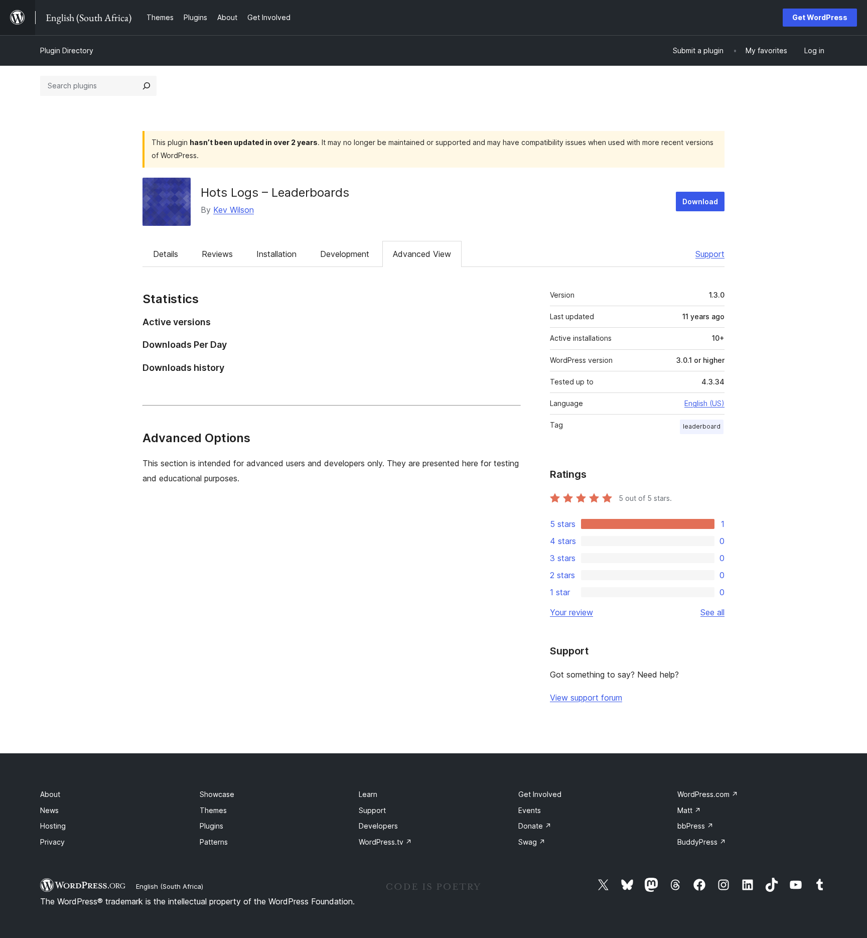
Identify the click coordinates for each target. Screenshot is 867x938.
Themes (213, 810)
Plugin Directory (66, 50)
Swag (531, 842)
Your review (571, 612)
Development (344, 254)
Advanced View (422, 254)
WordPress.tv (385, 842)
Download (700, 201)
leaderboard (701, 426)
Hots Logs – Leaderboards (275, 192)
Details (165, 254)
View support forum (586, 698)
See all (712, 612)
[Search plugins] (146, 86)
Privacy (52, 842)
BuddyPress (701, 842)
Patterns (214, 842)
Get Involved (539, 794)
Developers (378, 826)
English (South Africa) (169, 886)
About (50, 794)
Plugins (211, 826)
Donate (534, 826)
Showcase (217, 794)
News (49, 810)
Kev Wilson (233, 210)
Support (710, 254)
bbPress (695, 826)
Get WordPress (819, 17)
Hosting (53, 826)
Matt (689, 810)
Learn (368, 794)
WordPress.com (707, 794)
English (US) (704, 403)
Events (529, 810)
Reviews (217, 254)
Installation (276, 254)
